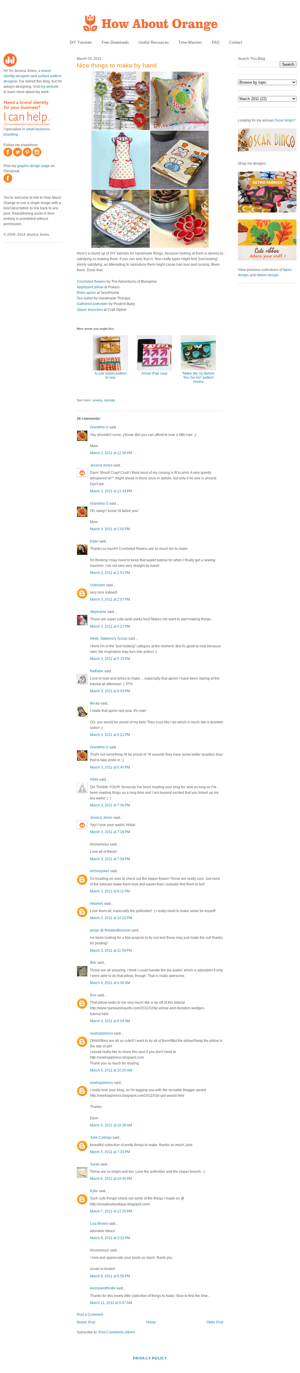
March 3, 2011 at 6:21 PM (110, 735)
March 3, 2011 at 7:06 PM (110, 805)
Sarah (95, 1164)
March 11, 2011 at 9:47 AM (111, 1303)
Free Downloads (115, 42)
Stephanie (98, 612)
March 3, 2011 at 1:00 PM (110, 529)
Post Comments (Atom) (116, 1332)
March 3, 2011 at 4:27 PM (110, 626)
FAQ (215, 42)
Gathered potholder (92, 304)
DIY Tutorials (81, 42)
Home (151, 1322)
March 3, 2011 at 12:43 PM (111, 491)
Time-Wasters (190, 42)
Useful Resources (154, 42)
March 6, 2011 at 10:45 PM (111, 1179)
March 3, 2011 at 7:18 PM (110, 832)
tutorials (109, 400)
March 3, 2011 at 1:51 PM (110, 573)
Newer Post (86, 1322)
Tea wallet (85, 298)
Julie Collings (101, 1138)
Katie (94, 541)
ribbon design (268, 275)
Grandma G (99, 427)
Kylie (94, 1191)
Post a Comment (90, 1315)
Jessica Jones (101, 465)
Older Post (215, 1322)
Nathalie (96, 671)
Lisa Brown (99, 1224)
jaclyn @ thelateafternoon (110, 930)
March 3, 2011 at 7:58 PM (110, 859)
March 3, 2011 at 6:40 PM (110, 767)
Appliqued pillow (90, 287)
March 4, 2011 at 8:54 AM (110, 1021)
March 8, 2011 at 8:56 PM (110, 1276)
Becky (95, 703)
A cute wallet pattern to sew (111, 375)
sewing (97, 400)
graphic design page (33, 166)
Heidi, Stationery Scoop (108, 638)
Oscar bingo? (285, 120)
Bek (93, 963)
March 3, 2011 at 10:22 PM (111, 918)
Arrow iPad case (155, 373)
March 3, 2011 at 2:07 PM (110, 599)
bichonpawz (99, 871)
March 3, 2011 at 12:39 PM (111, 453)
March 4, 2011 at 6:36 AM (110, 983)
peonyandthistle (102, 1288)
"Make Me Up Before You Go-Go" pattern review (198, 377)
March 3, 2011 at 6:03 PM (110, 691)
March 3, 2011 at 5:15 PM (110, 659)
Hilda (94, 779)
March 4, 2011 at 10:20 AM (111, 1070)
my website (50, 87)
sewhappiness (101, 1033)
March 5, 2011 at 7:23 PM (110, 1152)
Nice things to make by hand (117, 65)
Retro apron (86, 293)
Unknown (97, 585)
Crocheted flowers (91, 281)
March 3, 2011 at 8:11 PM (110, 891)
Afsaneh (96, 904)
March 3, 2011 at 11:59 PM (111, 951)
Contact (235, 42)
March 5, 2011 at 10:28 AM (111, 1125)
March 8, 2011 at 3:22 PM (110, 1238)
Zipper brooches (90, 310)
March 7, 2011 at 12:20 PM (111, 1211)
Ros (93, 995)
